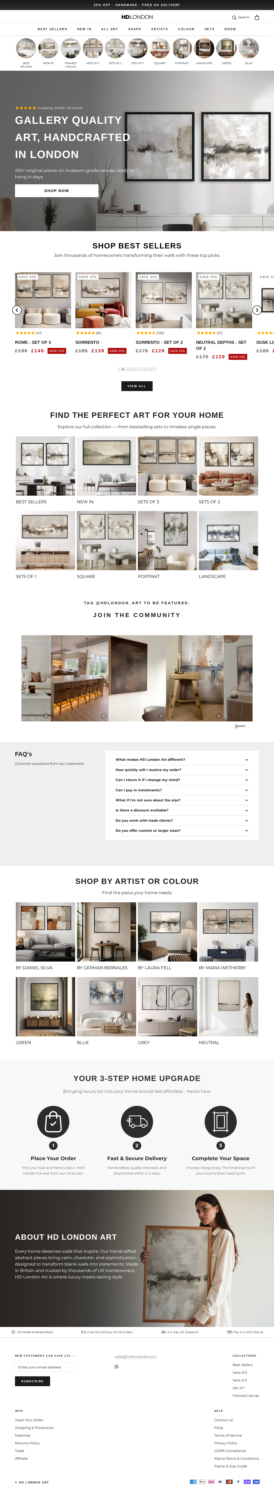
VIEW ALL (137, 386)
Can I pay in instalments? (139, 790)
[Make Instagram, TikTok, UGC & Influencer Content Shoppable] (240, 727)
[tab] (123, 369)
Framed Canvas (246, 1396)
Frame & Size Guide (230, 1466)
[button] (25, 332)
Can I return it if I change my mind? (148, 780)
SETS (210, 29)
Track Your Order (29, 1420)
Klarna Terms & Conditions (236, 1459)
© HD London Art (32, 1482)
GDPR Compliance (230, 1451)
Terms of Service (228, 1435)
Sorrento (87, 342)
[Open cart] (257, 17)
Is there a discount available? (142, 810)
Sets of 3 (240, 1373)
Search (244, 17)
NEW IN (84, 29)
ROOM (230, 29)
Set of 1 (239, 1388)
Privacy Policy (225, 1443)
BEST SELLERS (52, 29)
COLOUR (186, 29)
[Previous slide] (17, 310)
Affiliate (21, 1459)
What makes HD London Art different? (150, 760)
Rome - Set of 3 (33, 342)
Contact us (223, 1420)
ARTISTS (159, 29)
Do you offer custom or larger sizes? (148, 831)
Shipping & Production (34, 1428)
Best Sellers (243, 1365)
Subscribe (32, 1381)
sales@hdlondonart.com (136, 1357)
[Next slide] (257, 310)
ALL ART (109, 29)
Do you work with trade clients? (144, 820)
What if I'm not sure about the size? (148, 800)
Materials (22, 1435)
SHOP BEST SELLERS (137, 245)
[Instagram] (116, 1366)
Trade (19, 1451)
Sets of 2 (240, 1380)
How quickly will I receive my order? (148, 770)
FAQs (218, 1428)
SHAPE (134, 29)
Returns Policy (27, 1443)
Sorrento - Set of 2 (159, 342)
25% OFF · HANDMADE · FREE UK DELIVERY (137, 5)
